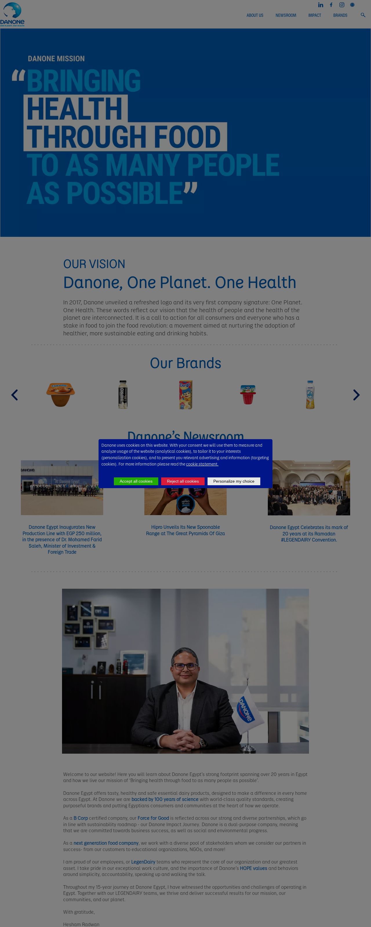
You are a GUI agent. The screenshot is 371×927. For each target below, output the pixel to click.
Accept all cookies (136, 481)
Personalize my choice (233, 481)
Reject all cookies (183, 481)
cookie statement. (202, 463)
